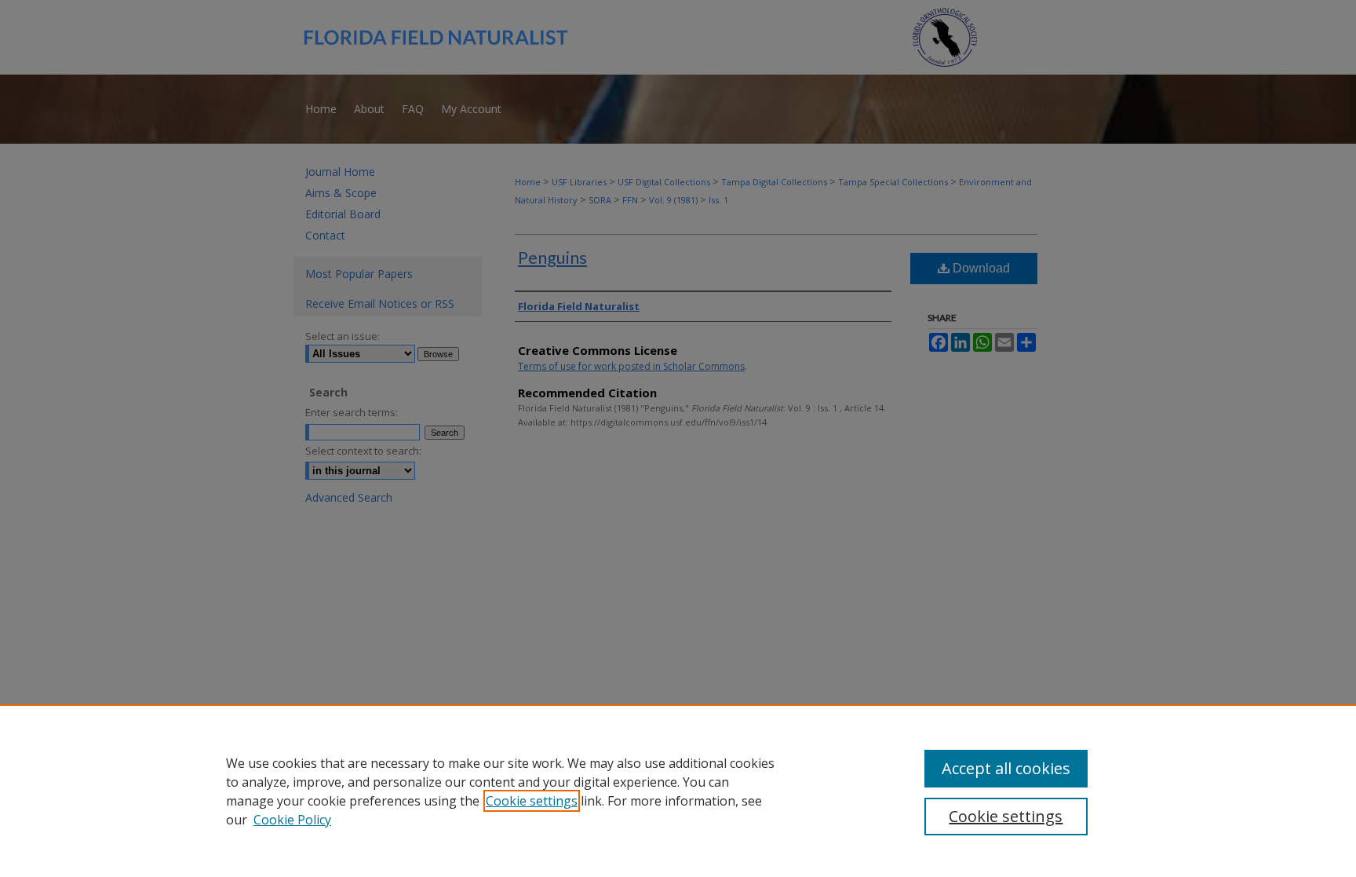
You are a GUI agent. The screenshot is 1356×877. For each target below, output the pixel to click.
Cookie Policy (292, 819)
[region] (678, 790)
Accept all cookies (1006, 768)
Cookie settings (532, 800)
